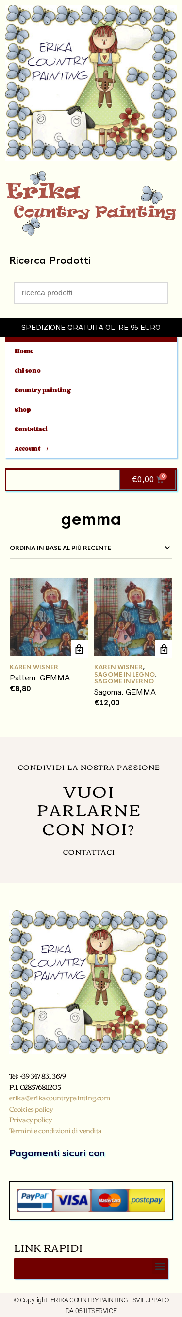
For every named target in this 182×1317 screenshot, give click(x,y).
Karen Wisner (34, 667)
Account (27, 448)
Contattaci (31, 429)
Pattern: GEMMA (40, 678)
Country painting (43, 390)
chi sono (28, 370)
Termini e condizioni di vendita (55, 1130)
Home (24, 351)
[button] (160, 1266)
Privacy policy (30, 1119)
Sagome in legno (124, 674)
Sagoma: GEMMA (125, 692)
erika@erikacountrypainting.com (59, 1097)
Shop (23, 409)
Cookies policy (31, 1108)
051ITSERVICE (96, 1311)
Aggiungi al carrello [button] (79, 649)
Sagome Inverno (124, 681)
